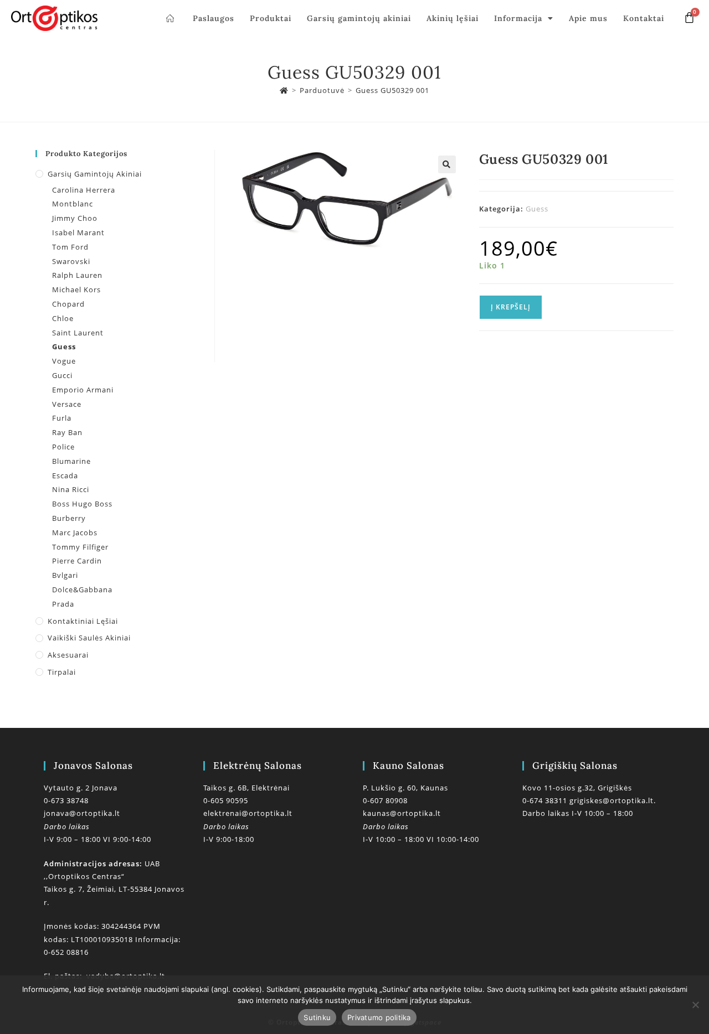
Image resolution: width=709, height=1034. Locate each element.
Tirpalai (62, 672)
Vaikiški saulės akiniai (89, 638)
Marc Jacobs (74, 532)
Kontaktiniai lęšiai (83, 621)
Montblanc (72, 204)
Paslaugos (213, 18)
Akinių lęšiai (453, 18)
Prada (63, 604)
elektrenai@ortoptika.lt (247, 813)
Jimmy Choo (74, 218)
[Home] (284, 90)
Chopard (68, 304)
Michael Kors (76, 289)
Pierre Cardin (77, 561)
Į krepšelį (511, 307)
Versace (66, 404)
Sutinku (317, 1017)
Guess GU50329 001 (392, 90)
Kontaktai (643, 18)
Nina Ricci (70, 489)
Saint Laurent (78, 333)
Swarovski (71, 261)
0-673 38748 (66, 800)
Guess (537, 209)
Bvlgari (65, 575)
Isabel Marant (78, 232)
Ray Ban (67, 432)
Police (63, 447)
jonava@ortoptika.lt (82, 813)
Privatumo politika (379, 1017)
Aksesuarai (68, 655)
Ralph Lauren (77, 275)
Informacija (518, 18)
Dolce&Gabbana (82, 589)
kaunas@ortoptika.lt (402, 813)
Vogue (64, 361)
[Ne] (695, 1004)
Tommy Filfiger (80, 547)
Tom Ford (70, 247)
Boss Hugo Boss (82, 504)
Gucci (62, 375)
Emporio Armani (83, 390)
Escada (65, 475)
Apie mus (588, 18)
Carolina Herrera (83, 190)
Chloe (63, 318)
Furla (61, 418)
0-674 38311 (545, 800)
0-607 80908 (385, 800)
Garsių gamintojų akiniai (359, 18)
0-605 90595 (225, 800)
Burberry (69, 518)
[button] (447, 164)
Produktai (270, 18)
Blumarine (71, 461)
